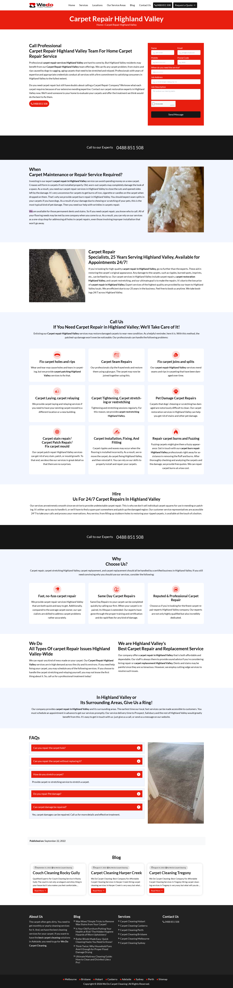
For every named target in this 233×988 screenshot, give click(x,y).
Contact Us (145, 5)
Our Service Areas (116, 5)
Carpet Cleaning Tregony (170, 872)
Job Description (158, 87)
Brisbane (86, 979)
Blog (132, 5)
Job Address (157, 77)
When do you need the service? (165, 67)
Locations (97, 5)
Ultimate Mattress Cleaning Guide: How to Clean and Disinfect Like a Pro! (94, 959)
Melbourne (71, 979)
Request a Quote (184, 5)
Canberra (112, 979)
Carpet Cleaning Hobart (132, 921)
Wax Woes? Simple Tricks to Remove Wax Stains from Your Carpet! (95, 923)
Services (83, 5)
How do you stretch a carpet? (48, 774)
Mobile (154, 57)
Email (180, 48)
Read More (39, 890)
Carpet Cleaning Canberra (133, 925)
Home (71, 5)
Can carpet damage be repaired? (49, 806)
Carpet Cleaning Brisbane (133, 934)
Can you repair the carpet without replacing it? (57, 761)
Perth (151, 979)
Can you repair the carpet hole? (49, 747)
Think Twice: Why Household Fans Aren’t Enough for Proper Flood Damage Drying (94, 949)
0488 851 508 (163, 5)
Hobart (99, 979)
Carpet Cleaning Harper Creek (116, 872)
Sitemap (163, 979)
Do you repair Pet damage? (47, 793)
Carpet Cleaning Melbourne (134, 938)
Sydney (139, 979)
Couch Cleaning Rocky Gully (56, 872)
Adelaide (126, 979)
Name (154, 48)
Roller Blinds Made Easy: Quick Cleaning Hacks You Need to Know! (94, 940)
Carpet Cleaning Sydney (132, 942)
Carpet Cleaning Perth (131, 929)
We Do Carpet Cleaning (114, 983)
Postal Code (183, 57)
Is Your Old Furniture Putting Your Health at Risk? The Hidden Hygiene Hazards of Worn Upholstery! (94, 931)
